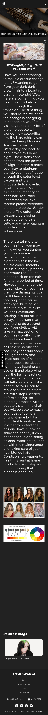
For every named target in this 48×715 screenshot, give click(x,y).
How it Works (24, 684)
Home (24, 680)
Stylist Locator (18, 711)
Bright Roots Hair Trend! (17, 659)
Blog (24, 688)
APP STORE (36, 699)
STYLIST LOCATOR (24, 673)
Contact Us (24, 692)
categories (2, 360)
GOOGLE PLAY (16, 699)
